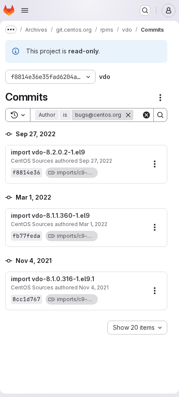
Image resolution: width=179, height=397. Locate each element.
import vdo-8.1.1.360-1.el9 (50, 215)
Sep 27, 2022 (95, 160)
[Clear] (146, 115)
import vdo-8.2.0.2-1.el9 (48, 152)
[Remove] (128, 115)
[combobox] (137, 328)
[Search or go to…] (145, 10)
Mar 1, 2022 (93, 224)
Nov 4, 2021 (94, 287)
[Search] (160, 115)
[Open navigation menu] (25, 10)
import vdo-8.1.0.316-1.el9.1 (52, 279)
